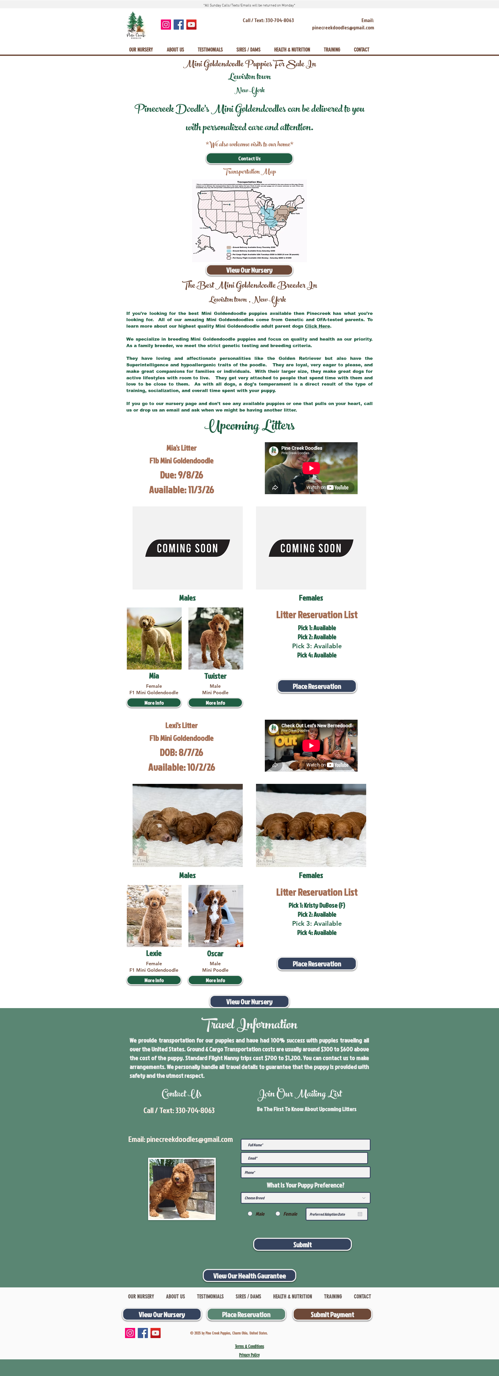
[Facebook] (179, 24)
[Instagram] (166, 24)
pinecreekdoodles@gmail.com (190, 1139)
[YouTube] (191, 24)
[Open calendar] (360, 1214)
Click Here (317, 326)
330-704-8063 (195, 1110)
